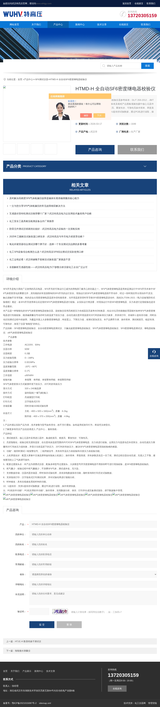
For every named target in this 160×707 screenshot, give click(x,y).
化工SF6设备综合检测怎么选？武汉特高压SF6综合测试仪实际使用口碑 (46, 251)
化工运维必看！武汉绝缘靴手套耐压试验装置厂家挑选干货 (39, 259)
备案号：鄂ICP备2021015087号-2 (20, 703)
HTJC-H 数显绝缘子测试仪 (28, 641)
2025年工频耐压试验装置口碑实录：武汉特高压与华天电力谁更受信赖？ (47, 236)
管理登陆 (152, 703)
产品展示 (26, 671)
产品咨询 (95, 150)
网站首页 (14, 24)
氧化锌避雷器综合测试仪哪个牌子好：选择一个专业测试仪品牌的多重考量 (48, 244)
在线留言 (139, 3)
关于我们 (36, 24)
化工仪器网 (140, 703)
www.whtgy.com (44, 3)
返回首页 (126, 3)
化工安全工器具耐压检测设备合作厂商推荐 (31, 221)
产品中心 (58, 24)
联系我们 (151, 3)
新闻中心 (80, 24)
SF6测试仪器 (41, 79)
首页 (20, 79)
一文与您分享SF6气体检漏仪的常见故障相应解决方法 (37, 206)
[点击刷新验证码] (60, 611)
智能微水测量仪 (22, 651)
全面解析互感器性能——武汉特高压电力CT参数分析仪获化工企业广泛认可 (48, 267)
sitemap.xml (45, 703)
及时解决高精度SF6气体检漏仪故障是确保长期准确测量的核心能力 (44, 198)
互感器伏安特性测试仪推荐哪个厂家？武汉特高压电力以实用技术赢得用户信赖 (50, 213)
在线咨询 (117, 688)
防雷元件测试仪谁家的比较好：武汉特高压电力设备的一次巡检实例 (44, 228)
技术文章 (102, 24)
